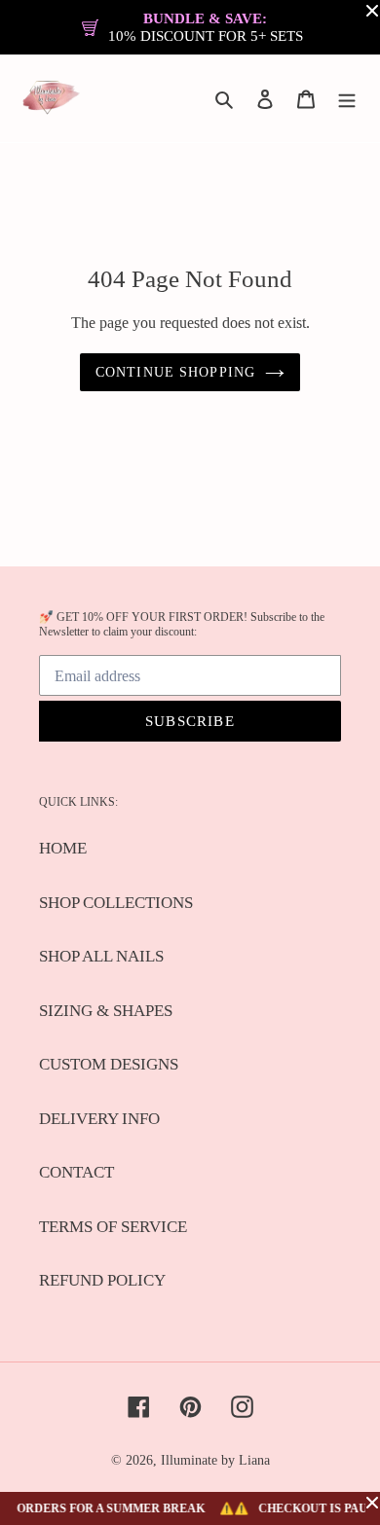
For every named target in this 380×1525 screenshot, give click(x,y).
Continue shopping (175, 372)
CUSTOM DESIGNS (108, 1064)
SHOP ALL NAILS (101, 956)
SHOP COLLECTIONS (116, 902)
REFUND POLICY (102, 1280)
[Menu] (346, 98)
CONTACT (76, 1172)
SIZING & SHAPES (105, 1010)
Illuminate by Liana (215, 1460)
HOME (63, 848)
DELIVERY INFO (99, 1118)
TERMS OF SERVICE (113, 1226)
